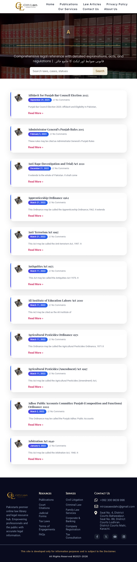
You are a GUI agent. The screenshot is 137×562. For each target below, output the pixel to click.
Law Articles (92, 4)
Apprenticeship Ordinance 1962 (48, 198)
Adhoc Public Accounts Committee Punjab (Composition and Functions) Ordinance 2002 (75, 405)
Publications (69, 4)
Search (100, 71)
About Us (110, 9)
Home (50, 4)
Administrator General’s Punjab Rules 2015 (56, 129)
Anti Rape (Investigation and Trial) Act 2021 (56, 164)
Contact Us (91, 9)
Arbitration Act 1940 (41, 441)
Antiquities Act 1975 (40, 266)
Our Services (67, 9)
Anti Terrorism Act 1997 (43, 232)
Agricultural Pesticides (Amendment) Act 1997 (57, 369)
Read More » (35, 113)
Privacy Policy (117, 4)
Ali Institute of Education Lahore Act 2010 (55, 300)
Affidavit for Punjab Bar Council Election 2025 (58, 95)
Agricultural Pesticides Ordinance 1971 (53, 335)
